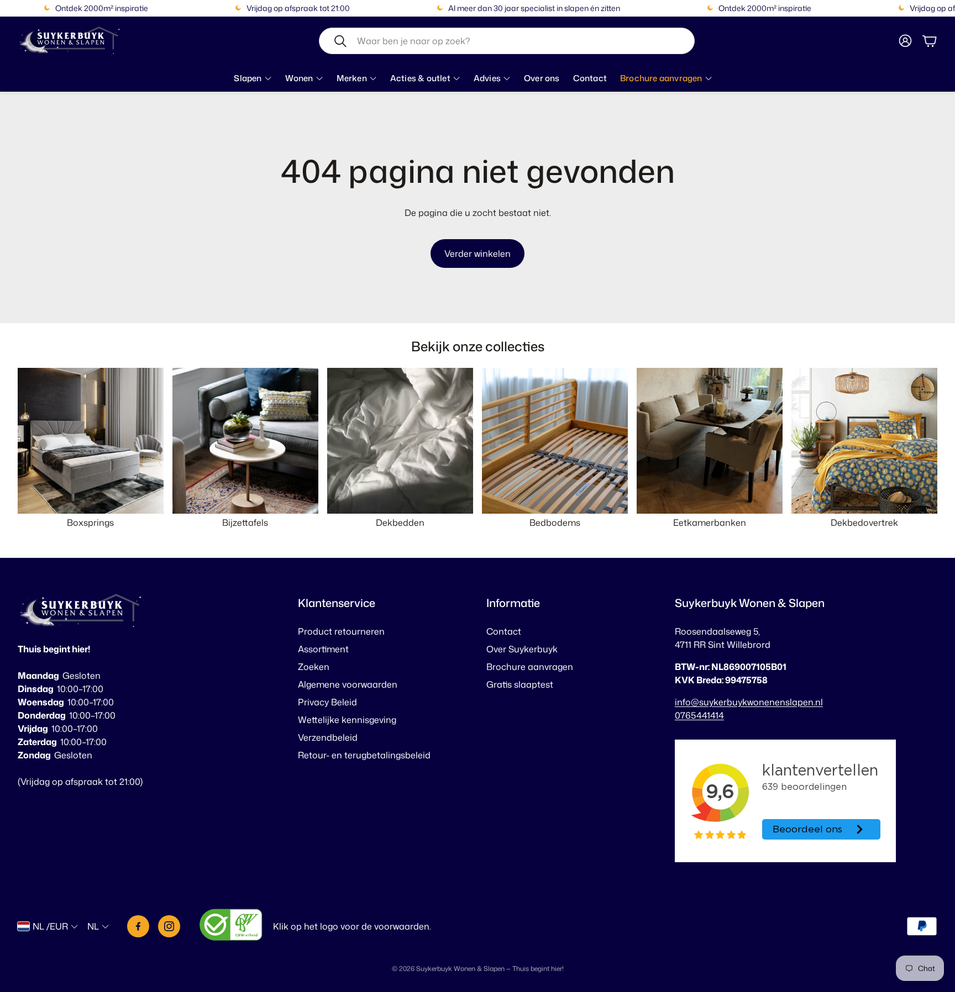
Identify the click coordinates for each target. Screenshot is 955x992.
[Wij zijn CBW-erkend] (231, 926)
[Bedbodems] (555, 441)
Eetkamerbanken (709, 522)
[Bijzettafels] (245, 441)
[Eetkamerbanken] (710, 441)
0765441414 (699, 715)
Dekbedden (400, 522)
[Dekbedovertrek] (864, 441)
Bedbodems (554, 522)
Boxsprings (90, 522)
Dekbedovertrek (864, 522)
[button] (506, 41)
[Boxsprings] (91, 441)
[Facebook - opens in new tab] (138, 926)
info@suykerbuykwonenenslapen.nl (749, 702)
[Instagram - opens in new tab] (169, 926)
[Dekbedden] (400, 441)
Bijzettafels (245, 522)
